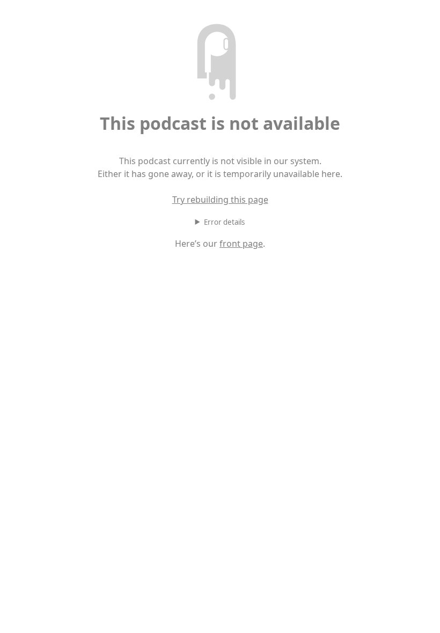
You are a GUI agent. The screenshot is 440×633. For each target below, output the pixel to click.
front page (241, 243)
